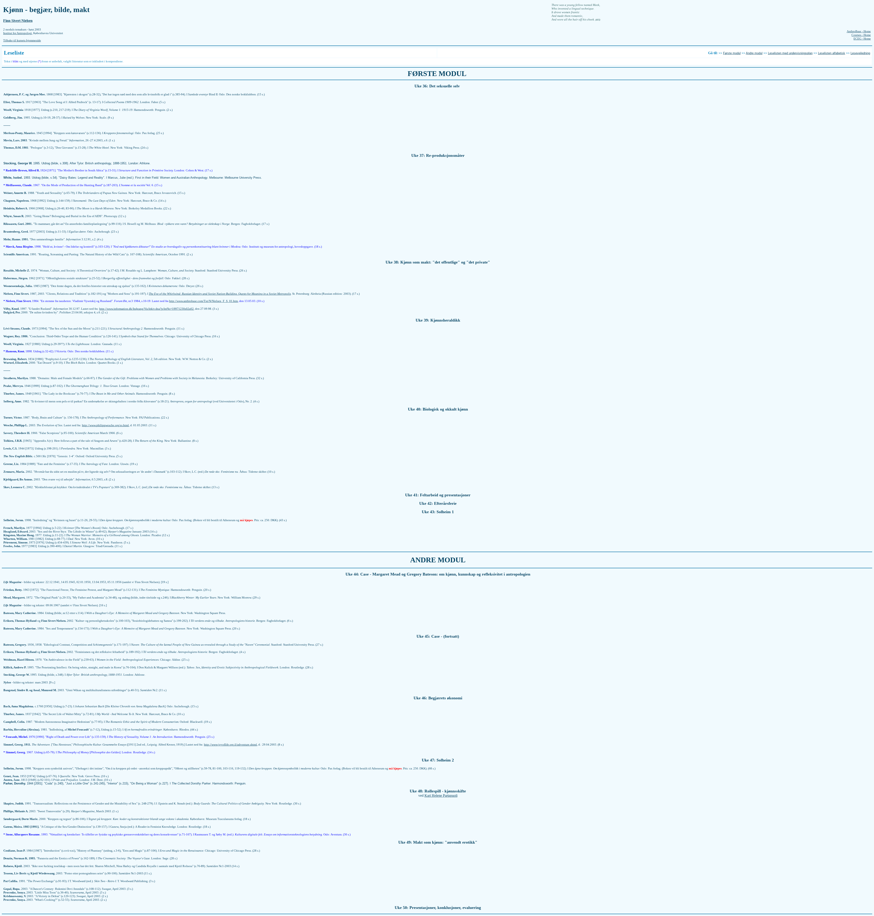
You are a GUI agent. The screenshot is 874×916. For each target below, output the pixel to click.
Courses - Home (861, 35)
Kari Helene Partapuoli (440, 795)
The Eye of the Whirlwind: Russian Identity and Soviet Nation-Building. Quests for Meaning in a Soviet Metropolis (220, 293)
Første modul (732, 53)
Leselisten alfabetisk (831, 53)
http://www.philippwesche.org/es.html (105, 425)
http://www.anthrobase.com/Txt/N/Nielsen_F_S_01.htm (203, 301)
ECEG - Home (862, 38)
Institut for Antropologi (17, 33)
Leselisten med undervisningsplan (790, 53)
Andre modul (754, 53)
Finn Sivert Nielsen (18, 21)
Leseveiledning (860, 53)
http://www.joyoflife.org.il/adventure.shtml (230, 744)
